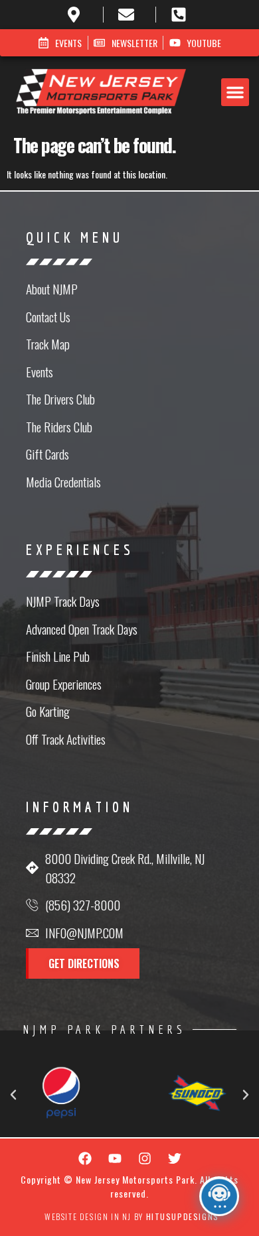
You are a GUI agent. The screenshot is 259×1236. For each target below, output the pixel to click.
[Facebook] (85, 1158)
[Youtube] (115, 1158)
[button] (235, 92)
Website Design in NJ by (131, 1216)
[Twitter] (174, 1158)
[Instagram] (144, 1158)
